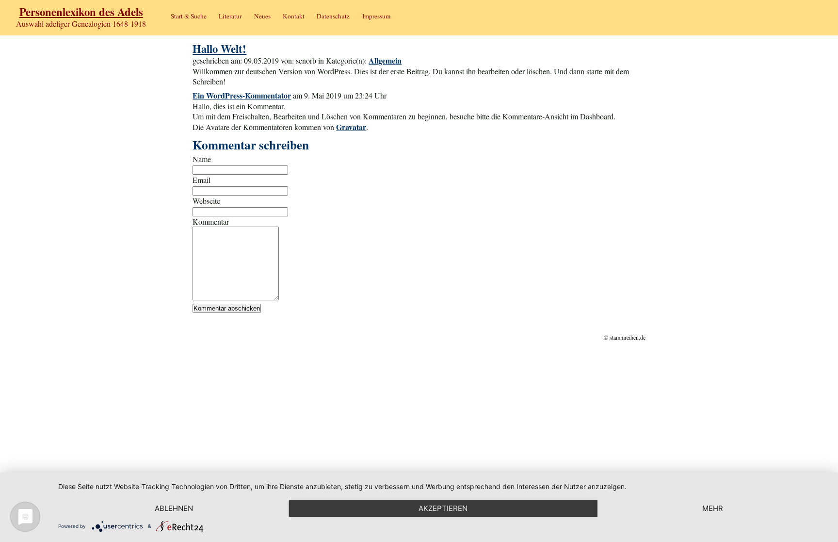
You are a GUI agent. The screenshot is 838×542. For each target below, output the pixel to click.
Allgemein (385, 60)
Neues (262, 16)
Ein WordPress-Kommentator (242, 95)
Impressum (376, 16)
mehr (712, 508)
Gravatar (351, 126)
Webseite (206, 201)
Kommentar (211, 221)
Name (202, 159)
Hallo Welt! (219, 49)
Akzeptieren (443, 508)
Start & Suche (189, 16)
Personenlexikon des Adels (81, 12)
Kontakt (294, 16)
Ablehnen (174, 508)
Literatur (230, 16)
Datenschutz (333, 16)
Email (201, 180)
